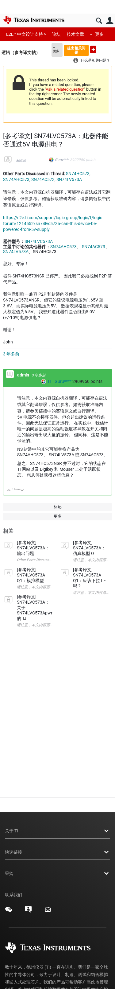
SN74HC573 (78, 173)
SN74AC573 (43, 179)
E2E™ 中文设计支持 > (26, 34)
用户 (109, 20)
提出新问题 (93, 49)
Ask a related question (65, 89)
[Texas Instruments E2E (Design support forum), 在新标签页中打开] (28, 911)
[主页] (33, 20)
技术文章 (75, 34)
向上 (9, 490)
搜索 (99, 20)
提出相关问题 (76, 50)
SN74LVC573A (39, 241)
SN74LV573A (69, 179)
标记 (58, 506)
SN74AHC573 (16, 179)
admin (21, 160)
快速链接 (13, 852)
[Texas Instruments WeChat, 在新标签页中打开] (8, 911)
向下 (22, 490)
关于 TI (11, 830)
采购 (9, 873)
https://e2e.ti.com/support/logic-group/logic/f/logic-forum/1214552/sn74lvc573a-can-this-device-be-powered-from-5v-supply (53, 223)
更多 (99, 34)
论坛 (56, 34)
